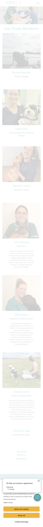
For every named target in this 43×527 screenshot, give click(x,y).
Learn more (8, 502)
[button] (37, 497)
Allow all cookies (21, 509)
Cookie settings (21, 522)
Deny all (21, 515)
